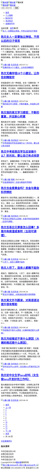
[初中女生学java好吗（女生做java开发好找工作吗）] (20, 369)
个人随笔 (9, 15)
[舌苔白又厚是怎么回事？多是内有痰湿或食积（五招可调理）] (20, 221)
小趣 (8, 65)
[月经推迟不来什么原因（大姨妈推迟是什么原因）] (20, 333)
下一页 (8, 431)
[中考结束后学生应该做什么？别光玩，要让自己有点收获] (20, 146)
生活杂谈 (15, 65)
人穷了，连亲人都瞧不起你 (20, 267)
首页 (7, 13)
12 (6, 426)
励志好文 (9, 18)
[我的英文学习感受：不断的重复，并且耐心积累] (20, 107)
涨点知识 (9, 21)
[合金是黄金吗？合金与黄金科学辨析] (16, 182)
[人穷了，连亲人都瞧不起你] (13, 262)
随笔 (13, 180)
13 (6, 428)
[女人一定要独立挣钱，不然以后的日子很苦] (19, 31)
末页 (7, 434)
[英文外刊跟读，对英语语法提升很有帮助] (18, 294)
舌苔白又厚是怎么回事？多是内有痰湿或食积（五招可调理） (20, 231)
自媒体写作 (10, 24)
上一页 (8, 408)
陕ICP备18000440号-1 (28, 465)
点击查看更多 (6, 441)
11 (6, 424)
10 (6, 422)
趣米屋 (19, 462)
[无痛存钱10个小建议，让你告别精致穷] (17, 67)
